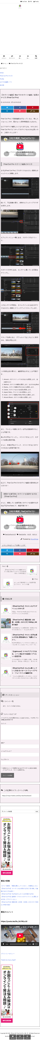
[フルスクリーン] (36, 944)
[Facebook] (20, 107)
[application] (20, 935)
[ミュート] (33, 944)
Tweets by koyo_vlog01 (8, 960)
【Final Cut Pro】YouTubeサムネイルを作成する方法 (17, 894)
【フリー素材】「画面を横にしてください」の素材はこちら (19, 886)
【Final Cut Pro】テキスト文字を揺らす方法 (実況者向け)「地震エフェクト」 (24, 637)
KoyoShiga (34, 539)
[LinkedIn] (7, 111)
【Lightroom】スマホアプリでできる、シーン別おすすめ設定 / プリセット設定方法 (24, 653)
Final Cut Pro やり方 (17, 63)
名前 (3, 743)
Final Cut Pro (22, 534)
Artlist (2, 73)
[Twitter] (7, 107)
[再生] (3, 944)
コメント (3, 723)
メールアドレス (6, 751)
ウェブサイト (5, 759)
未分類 (2, 85)
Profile (2, 79)
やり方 (29, 534)
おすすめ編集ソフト (6, 82)
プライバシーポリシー (8, 953)
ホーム (5, 63)
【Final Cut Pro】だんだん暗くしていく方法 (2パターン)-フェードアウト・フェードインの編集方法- (24, 670)
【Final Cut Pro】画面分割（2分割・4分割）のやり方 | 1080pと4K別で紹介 (24, 622)
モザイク (34, 534)
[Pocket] (20, 111)
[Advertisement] (20, 33)
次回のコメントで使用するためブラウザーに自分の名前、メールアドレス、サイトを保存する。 (20, 769)
